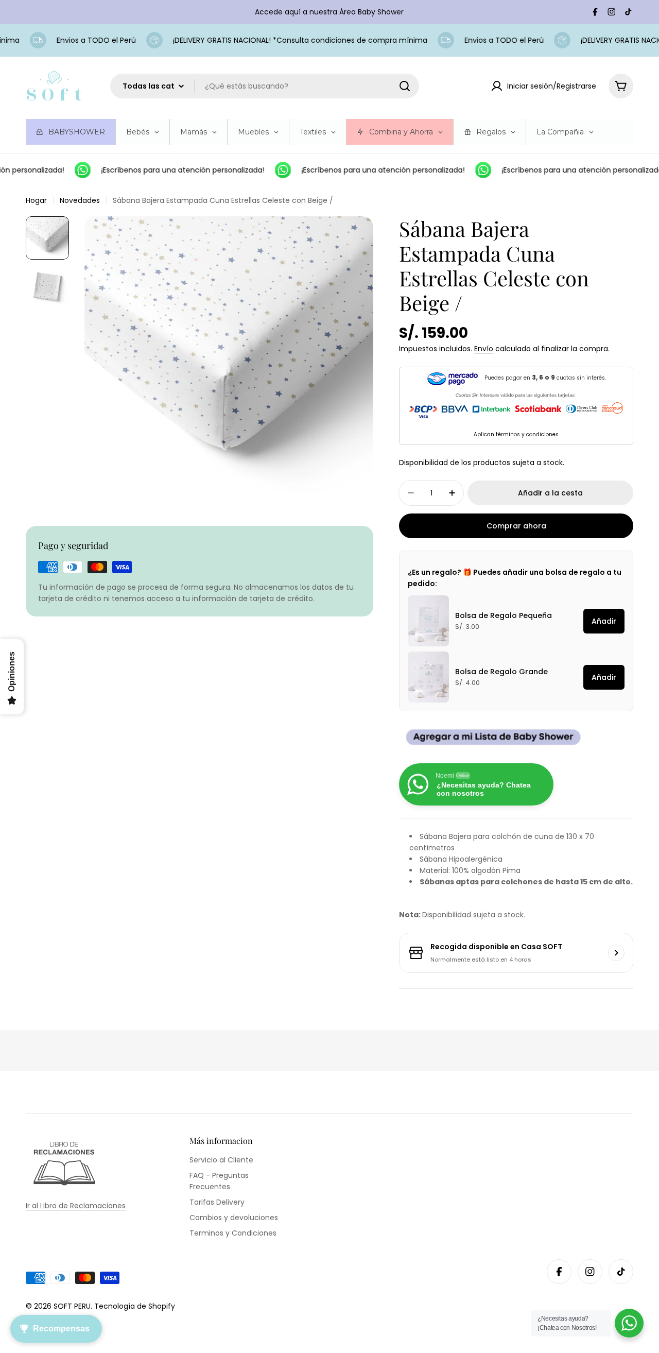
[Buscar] (404, 86)
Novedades (80, 200)
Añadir (604, 621)
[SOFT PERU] (74, 170)
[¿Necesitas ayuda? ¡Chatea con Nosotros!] (629, 1323)
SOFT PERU (72, 1306)
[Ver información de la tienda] (616, 953)
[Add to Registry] (516, 737)
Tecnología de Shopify (134, 1306)
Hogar (36, 200)
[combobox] (264, 86)
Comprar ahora (516, 526)
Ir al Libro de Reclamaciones (76, 1206)
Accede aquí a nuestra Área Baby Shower (329, 12)
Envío (483, 349)
